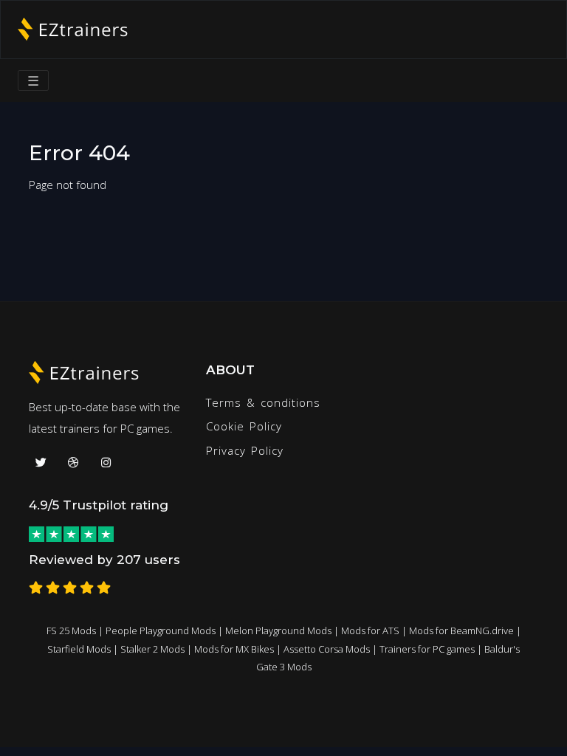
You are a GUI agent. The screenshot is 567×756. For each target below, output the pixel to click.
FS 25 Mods (71, 630)
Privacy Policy (245, 450)
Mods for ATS (370, 630)
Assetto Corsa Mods (327, 649)
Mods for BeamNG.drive (461, 630)
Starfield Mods (79, 649)
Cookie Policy (244, 426)
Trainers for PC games (427, 649)
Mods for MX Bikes (234, 649)
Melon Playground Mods (278, 630)
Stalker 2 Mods (152, 649)
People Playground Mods (161, 630)
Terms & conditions (263, 402)
